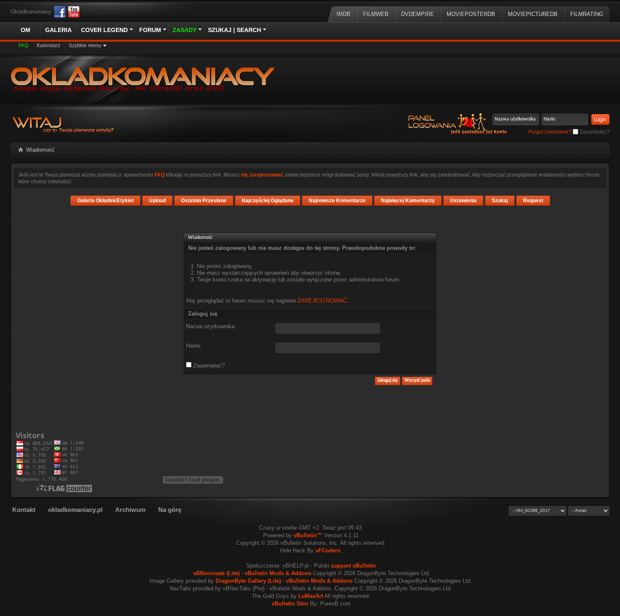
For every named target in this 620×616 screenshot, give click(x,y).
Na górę (169, 509)
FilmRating (586, 14)
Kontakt (23, 509)
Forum (150, 30)
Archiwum (130, 509)
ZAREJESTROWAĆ (322, 300)
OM (25, 30)
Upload (157, 201)
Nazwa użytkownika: (211, 326)
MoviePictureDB (533, 14)
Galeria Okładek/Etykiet (105, 201)
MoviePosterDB (471, 14)
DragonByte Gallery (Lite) (248, 581)
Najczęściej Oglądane (268, 201)
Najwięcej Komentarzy (408, 201)
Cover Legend (104, 30)
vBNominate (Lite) (216, 573)
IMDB (343, 14)
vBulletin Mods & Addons (278, 573)
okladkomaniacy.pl (75, 509)
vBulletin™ (308, 535)
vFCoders (327, 550)
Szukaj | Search (234, 30)
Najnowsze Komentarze (337, 201)
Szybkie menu (85, 45)
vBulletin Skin (290, 603)
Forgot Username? (549, 132)
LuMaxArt (310, 596)
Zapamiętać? (593, 132)
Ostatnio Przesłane (203, 201)
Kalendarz (48, 45)
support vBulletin (353, 565)
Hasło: (194, 346)
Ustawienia (463, 201)
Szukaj (500, 201)
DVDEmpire (417, 14)
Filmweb (375, 14)
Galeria (58, 30)
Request (533, 201)
